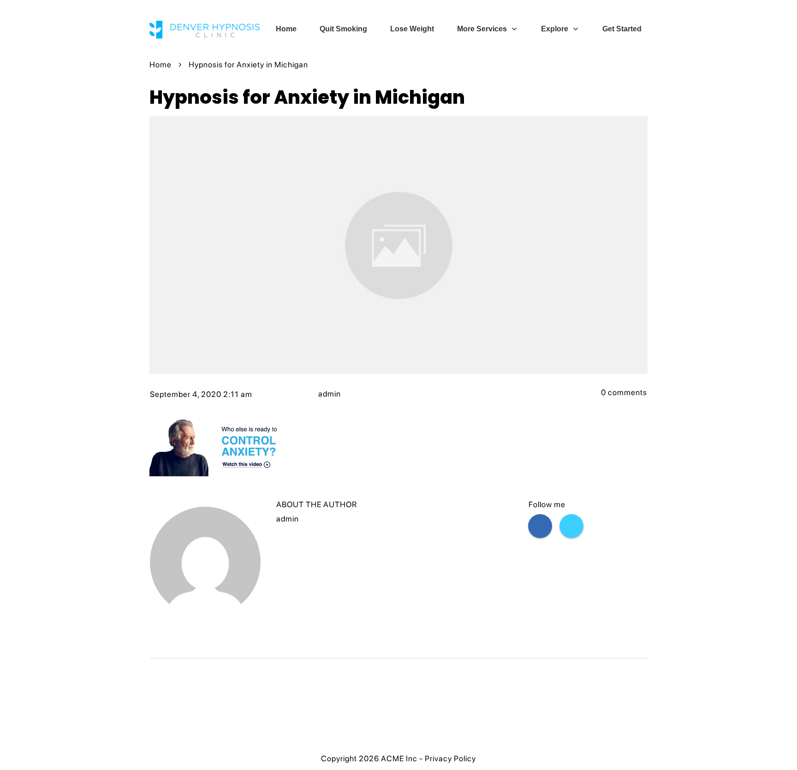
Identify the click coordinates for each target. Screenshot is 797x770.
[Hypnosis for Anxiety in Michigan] (398, 245)
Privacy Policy (450, 758)
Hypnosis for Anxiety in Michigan (307, 97)
